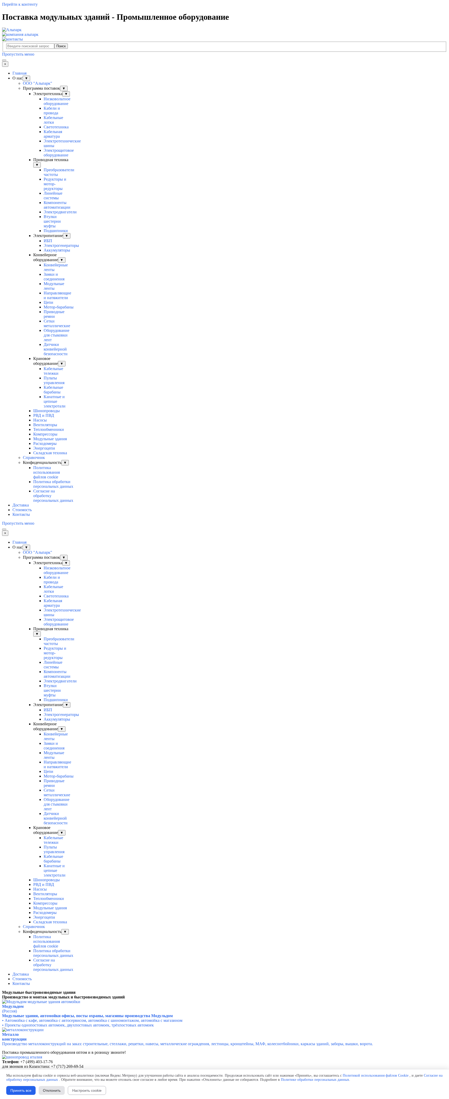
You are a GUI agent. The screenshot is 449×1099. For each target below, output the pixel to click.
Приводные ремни (54, 314)
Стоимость (22, 510)
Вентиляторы (45, 425)
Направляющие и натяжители (57, 295)
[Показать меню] (4, 60)
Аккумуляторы (57, 250)
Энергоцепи (44, 448)
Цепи (48, 302)
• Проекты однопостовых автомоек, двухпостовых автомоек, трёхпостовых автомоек (78, 1025)
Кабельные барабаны (53, 389)
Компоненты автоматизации (57, 204)
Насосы (40, 420)
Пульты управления (54, 380)
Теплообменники (48, 429)
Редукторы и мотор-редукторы (55, 184)
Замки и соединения (54, 276)
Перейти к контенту (20, 4)
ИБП (48, 241)
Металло (10, 1034)
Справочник (34, 457)
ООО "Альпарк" (37, 83)
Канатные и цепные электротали (54, 401)
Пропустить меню (18, 54)
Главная (19, 73)
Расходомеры (45, 443)
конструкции (14, 1039)
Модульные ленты (54, 286)
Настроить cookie (87, 1090)
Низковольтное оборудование (57, 101)
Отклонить (52, 1090)
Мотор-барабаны (59, 307)
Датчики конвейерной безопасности (56, 349)
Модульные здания (50, 439)
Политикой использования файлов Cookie (375, 1075)
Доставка (20, 505)
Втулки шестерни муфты (52, 221)
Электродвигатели (60, 212)
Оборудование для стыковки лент (56, 335)
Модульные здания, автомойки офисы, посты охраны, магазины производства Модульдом (87, 1016)
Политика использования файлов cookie (46, 472)
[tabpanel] (224, 992)
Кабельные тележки (53, 371)
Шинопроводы (46, 411)
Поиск (61, 46)
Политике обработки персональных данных (315, 1080)
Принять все (20, 1090)
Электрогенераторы (61, 245)
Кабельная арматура (53, 134)
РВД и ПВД (43, 415)
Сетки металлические (57, 323)
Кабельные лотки (53, 119)
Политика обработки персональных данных (53, 484)
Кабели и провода (52, 110)
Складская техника (50, 453)
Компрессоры (45, 434)
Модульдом (13, 1006)
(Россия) (9, 1011)
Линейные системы (53, 195)
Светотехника (56, 127)
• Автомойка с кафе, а (92, 1020)
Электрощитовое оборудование (59, 152)
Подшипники (56, 230)
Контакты (21, 514)
